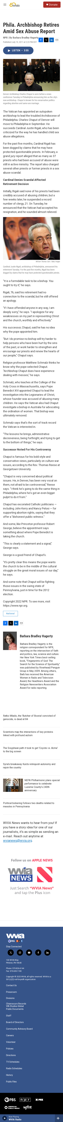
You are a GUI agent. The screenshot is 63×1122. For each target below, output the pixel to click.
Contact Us (11, 985)
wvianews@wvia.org (17, 840)
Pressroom (11, 992)
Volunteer (11, 1042)
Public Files (11, 1082)
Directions (11, 1055)
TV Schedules (12, 1062)
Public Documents (15, 1009)
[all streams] (59, 1118)
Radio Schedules (14, 1068)
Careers (10, 1035)
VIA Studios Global (15, 1006)
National (10, 613)
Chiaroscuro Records (16, 1004)
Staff (8, 1016)
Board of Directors (15, 1022)
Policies (9, 1049)
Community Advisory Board (19, 1029)
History (9, 1075)
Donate (53, 4)
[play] (5, 1118)
